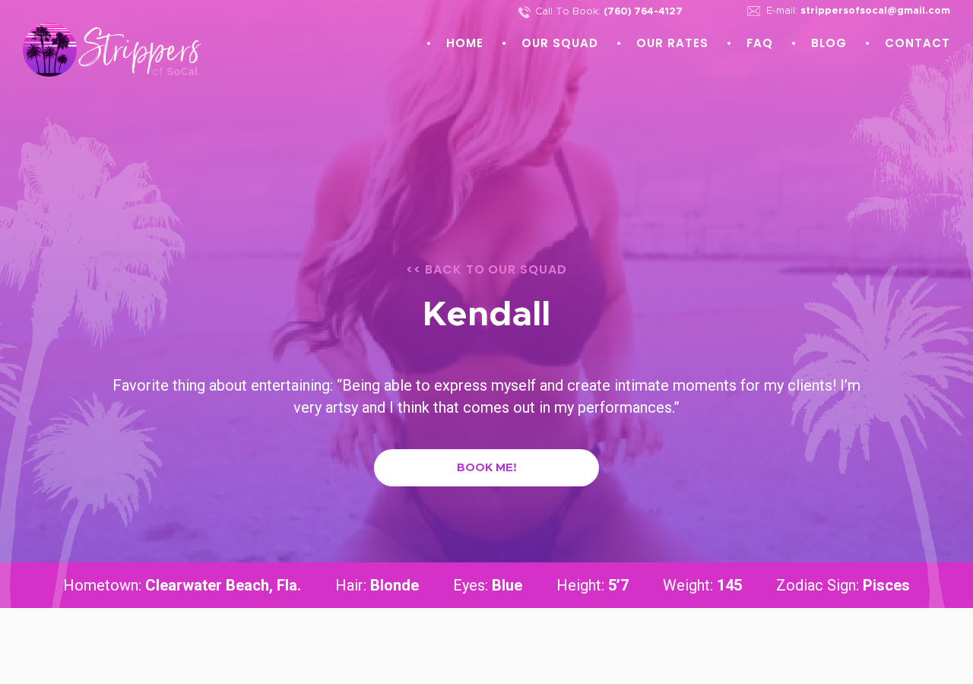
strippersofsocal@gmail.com (875, 11)
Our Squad (559, 43)
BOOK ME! (487, 467)
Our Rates (672, 43)
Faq (759, 43)
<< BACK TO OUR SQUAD (487, 269)
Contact (917, 43)
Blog (829, 43)
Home (464, 43)
